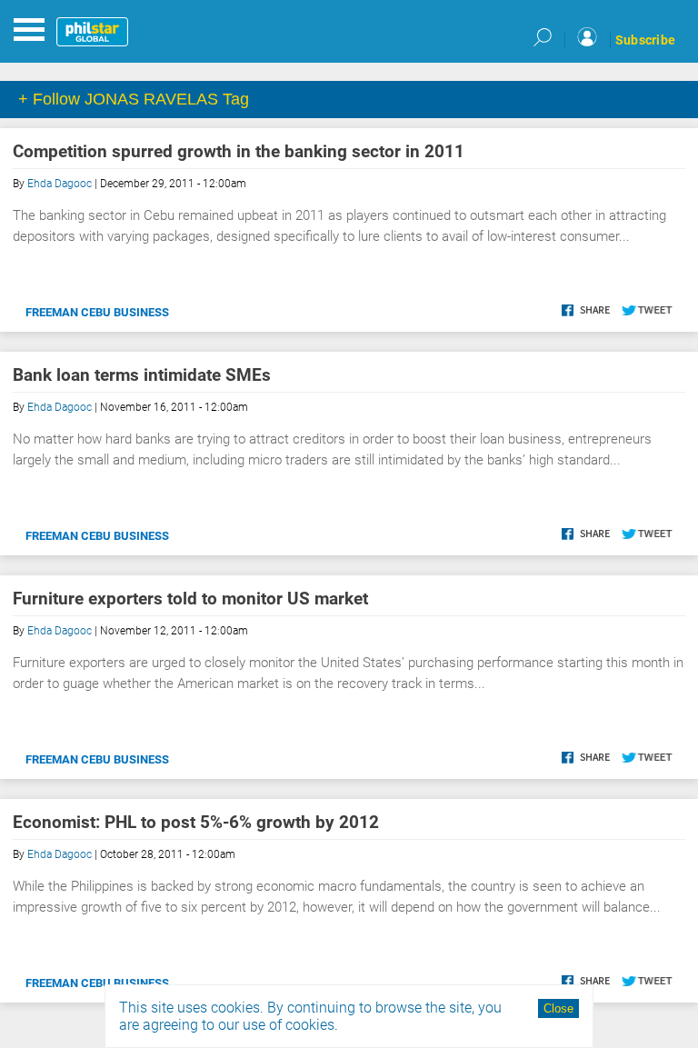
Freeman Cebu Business (97, 312)
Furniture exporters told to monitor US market (190, 598)
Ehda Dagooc (59, 183)
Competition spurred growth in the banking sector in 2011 (238, 151)
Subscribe (645, 40)
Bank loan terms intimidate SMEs (142, 374)
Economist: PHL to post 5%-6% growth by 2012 (196, 822)
